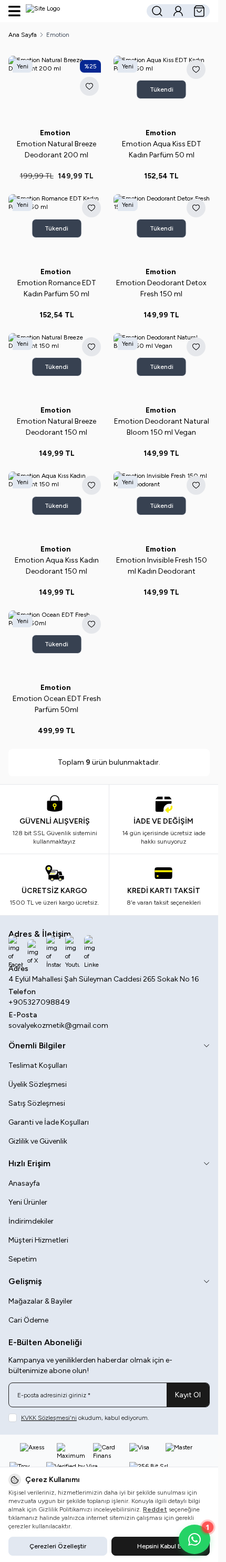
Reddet (155, 1509)
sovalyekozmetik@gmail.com (58, 1025)
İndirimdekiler (31, 1221)
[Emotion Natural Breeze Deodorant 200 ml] (56, 89)
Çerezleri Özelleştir (57, 1546)
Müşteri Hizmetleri (38, 1240)
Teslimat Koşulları (37, 1065)
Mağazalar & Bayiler (40, 1301)
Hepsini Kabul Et (160, 1546)
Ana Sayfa (22, 34)
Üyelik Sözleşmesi (37, 1084)
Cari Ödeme (28, 1320)
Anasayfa (24, 1183)
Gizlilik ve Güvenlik (37, 1141)
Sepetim (22, 1259)
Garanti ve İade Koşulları (48, 1122)
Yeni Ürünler (27, 1202)
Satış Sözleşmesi (36, 1103)
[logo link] (76, 11)
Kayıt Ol (188, 1394)
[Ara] (157, 11)
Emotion (57, 132)
